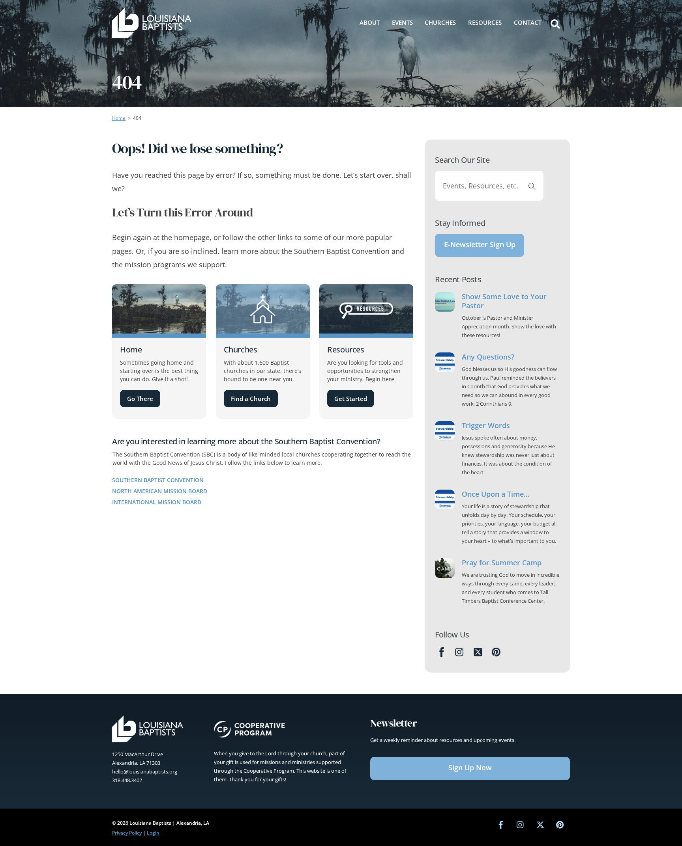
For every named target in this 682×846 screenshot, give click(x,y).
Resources (485, 22)
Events (402, 22)
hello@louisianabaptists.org (144, 771)
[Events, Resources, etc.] (532, 186)
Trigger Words (486, 425)
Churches (440, 22)
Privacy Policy (127, 832)
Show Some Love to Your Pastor (504, 301)
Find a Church (251, 399)
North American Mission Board (159, 491)
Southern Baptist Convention (158, 480)
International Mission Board (156, 502)
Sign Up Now (470, 767)
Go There (140, 399)
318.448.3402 (127, 780)
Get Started (350, 399)
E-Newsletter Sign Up (479, 244)
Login (153, 832)
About (370, 22)
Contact (527, 22)
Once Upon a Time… (496, 494)
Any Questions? (488, 357)
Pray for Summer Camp (501, 562)
